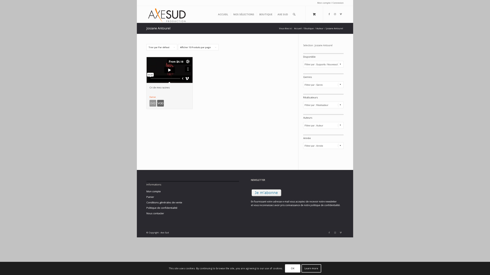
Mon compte (153, 191)
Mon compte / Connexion (330, 2)
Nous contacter (155, 213)
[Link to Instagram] (335, 14)
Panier (150, 197)
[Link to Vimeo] (341, 14)
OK (292, 268)
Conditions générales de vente (164, 202)
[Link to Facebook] (329, 14)
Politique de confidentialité (161, 207)
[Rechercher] (294, 14)
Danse (152, 96)
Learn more (311, 268)
